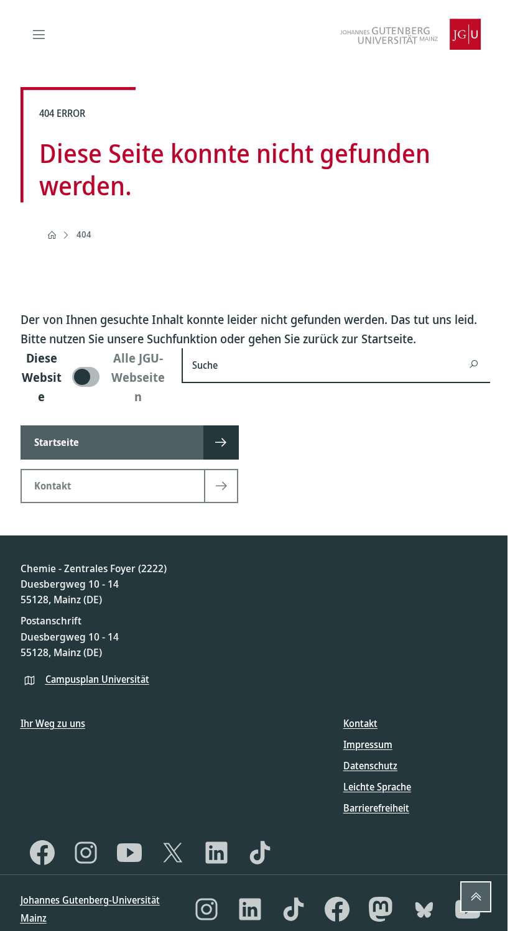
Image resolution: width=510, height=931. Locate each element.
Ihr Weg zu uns (53, 723)
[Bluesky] (424, 909)
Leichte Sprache (377, 787)
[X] (172, 852)
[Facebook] (42, 852)
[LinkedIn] (216, 852)
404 (83, 234)
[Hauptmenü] (39, 34)
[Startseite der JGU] (410, 34)
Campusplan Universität (97, 679)
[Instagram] (85, 852)
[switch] (94, 377)
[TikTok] (260, 852)
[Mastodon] (380, 909)
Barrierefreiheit (376, 808)
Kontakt (360, 723)
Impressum (367, 744)
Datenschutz (370, 765)
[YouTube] (129, 852)
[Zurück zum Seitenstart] (475, 896)
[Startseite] (52, 235)
